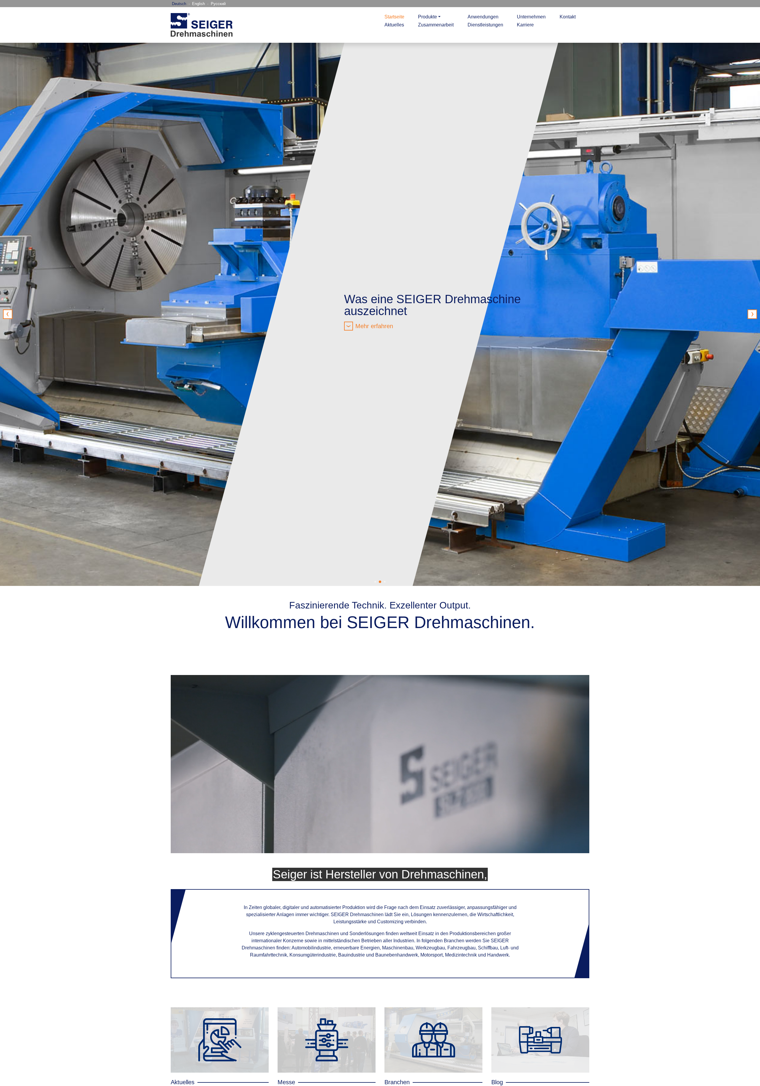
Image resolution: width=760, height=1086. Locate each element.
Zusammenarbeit (436, 24)
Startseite (394, 16)
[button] (752, 314)
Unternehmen (531, 16)
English (198, 3)
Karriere (525, 24)
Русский (218, 3)
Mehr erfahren (374, 326)
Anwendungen (483, 16)
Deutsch (179, 3)
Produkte (427, 16)
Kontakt (568, 16)
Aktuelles (394, 24)
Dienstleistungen (485, 24)
